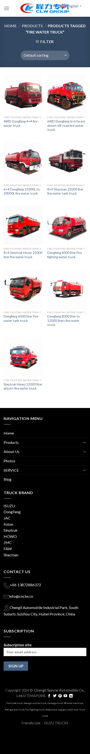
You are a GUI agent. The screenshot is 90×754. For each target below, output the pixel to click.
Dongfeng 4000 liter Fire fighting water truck (64, 255)
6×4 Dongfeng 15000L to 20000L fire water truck (22, 191)
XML (42, 696)
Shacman (11, 555)
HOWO (10, 536)
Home (10, 25)
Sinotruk (11, 530)
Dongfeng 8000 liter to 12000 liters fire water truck (63, 320)
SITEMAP (30, 696)
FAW (8, 548)
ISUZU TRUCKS (56, 723)
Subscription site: (18, 645)
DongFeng (12, 511)
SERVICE (11, 470)
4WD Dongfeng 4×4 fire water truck (20, 123)
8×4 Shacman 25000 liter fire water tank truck (65, 191)
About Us (11, 451)
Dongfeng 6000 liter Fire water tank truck (21, 318)
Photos (9, 460)
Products (32, 25)
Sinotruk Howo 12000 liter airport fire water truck (23, 386)
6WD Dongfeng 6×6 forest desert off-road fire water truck (66, 125)
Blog (8, 479)
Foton (8, 524)
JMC (8, 542)
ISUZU (9, 505)
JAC (7, 518)
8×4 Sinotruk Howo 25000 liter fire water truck (23, 255)
